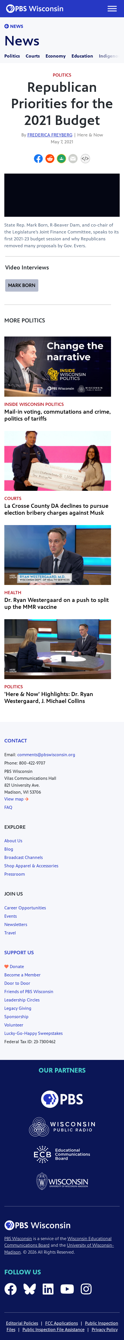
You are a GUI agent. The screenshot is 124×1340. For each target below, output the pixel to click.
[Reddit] (50, 159)
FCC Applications (61, 1323)
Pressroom (14, 874)
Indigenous (111, 56)
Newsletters (15, 924)
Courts (33, 56)
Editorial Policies (22, 1323)
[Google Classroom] (61, 159)
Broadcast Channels (23, 857)
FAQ (8, 807)
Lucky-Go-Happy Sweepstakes (33, 1033)
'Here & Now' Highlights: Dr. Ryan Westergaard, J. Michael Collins (48, 697)
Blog (8, 849)
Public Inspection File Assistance (53, 1329)
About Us (13, 840)
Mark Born (21, 285)
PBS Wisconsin (18, 1238)
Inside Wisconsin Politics (34, 404)
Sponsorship (16, 1016)
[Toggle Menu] (112, 8)
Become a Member (22, 975)
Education (82, 56)
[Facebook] (38, 159)
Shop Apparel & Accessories (31, 865)
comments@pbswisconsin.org (46, 754)
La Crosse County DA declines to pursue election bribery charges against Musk (56, 509)
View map (14, 799)
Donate (16, 966)
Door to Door (17, 983)
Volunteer (13, 1025)
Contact (15, 741)
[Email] (73, 159)
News (16, 26)
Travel (10, 933)
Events (10, 916)
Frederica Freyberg (49, 135)
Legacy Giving (17, 1008)
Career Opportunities (25, 908)
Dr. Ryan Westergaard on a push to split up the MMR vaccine (56, 603)
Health (12, 592)
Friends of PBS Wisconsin (28, 991)
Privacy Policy (105, 1329)
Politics (12, 56)
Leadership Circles (22, 1000)
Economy (56, 56)
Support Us (19, 952)
